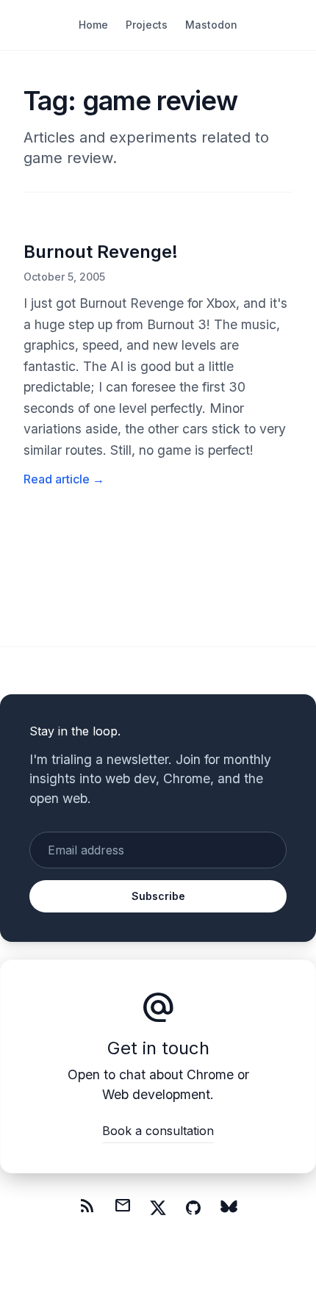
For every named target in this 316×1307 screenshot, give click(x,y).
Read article (64, 479)
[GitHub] (193, 1208)
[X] (158, 1208)
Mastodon (211, 24)
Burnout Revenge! (101, 251)
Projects (147, 24)
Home (93, 24)
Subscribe (158, 896)
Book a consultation (158, 1130)
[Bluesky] (228, 1208)
